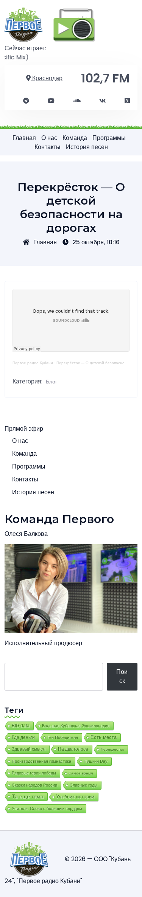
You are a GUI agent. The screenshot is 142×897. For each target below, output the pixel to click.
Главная (24, 137)
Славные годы (83, 785)
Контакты (47, 147)
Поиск (122, 676)
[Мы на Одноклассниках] (127, 101)
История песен (87, 147)
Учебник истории (75, 796)
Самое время (81, 773)
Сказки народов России (34, 785)
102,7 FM (105, 78)
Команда (74, 137)
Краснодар (46, 78)
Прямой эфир (24, 428)
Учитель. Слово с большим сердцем (47, 808)
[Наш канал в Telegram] (26, 101)
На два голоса (73, 748)
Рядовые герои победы (34, 773)
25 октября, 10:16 (96, 242)
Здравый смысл (28, 749)
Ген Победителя (62, 737)
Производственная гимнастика (41, 761)
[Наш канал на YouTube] (51, 101)
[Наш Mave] (77, 101)
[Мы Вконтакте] (103, 101)
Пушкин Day (96, 761)
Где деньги (23, 737)
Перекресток (112, 749)
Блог (51, 381)
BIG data (21, 725)
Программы (109, 137)
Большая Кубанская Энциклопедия (75, 725)
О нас (49, 137)
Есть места (104, 737)
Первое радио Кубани (32, 363)
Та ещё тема (28, 796)
